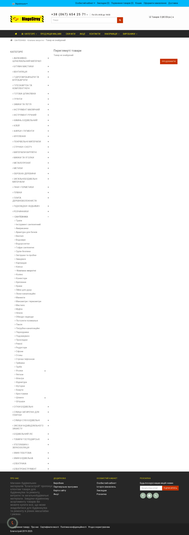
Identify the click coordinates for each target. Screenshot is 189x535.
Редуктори (21, 347)
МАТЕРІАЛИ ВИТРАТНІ (25, 152)
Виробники (129, 34)
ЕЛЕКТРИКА (19, 463)
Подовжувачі (22, 336)
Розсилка (102, 494)
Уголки (19, 370)
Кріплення (20, 282)
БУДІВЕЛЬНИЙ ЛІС (23, 434)
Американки (21, 228)
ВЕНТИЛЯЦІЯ (20, 71)
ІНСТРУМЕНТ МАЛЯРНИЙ (26, 109)
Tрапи (18, 220)
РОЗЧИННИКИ (20, 211)
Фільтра (19, 378)
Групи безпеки (23, 251)
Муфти (18, 309)
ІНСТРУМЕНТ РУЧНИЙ (24, 115)
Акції (82, 34)
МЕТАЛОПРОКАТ (22, 163)
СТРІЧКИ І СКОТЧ (22, 147)
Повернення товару (20, 527)
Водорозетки (22, 243)
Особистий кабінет (106, 483)
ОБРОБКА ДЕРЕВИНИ (24, 173)
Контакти (94, 34)
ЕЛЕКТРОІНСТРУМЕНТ (24, 469)
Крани (18, 286)
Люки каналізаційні (25, 293)
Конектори (21, 278)
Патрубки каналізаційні (27, 328)
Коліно (19, 274)
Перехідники (22, 332)
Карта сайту (60, 490)
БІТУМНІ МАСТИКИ (23, 66)
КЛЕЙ (16, 125)
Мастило (20, 305)
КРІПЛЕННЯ (19, 136)
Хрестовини (21, 393)
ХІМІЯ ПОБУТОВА (22, 453)
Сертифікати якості (49, 527)
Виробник (59, 483)
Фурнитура (21, 382)
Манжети (20, 297)
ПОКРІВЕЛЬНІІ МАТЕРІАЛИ (27, 141)
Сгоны (18, 355)
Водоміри (20, 240)
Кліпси (19, 266)
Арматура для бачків (26, 232)
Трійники (20, 363)
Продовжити (169, 61)
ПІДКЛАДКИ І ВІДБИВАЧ (26, 206)
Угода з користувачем (99, 527)
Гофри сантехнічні (24, 247)
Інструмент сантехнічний (28, 224)
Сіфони (19, 351)
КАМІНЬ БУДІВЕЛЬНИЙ (25, 120)
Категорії (29, 34)
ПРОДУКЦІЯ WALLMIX (50, 34)
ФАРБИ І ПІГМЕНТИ (23, 131)
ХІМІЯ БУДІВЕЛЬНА (23, 458)
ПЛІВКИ (17, 192)
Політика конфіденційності (74, 527)
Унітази (19, 374)
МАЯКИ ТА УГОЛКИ (23, 157)
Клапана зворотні (36, 40)
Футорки (20, 386)
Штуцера (20, 401)
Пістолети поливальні (26, 320)
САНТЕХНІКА (20, 40)
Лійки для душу (23, 290)
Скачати (70, 34)
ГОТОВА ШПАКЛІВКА (24, 93)
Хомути (19, 390)
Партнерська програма (66, 487)
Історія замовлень (106, 487)
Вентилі (19, 236)
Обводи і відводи (24, 316)
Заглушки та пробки (25, 255)
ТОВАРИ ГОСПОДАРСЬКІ (26, 439)
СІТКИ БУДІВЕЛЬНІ (23, 406)
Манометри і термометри (28, 301)
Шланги (19, 397)
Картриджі (21, 263)
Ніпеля (19, 313)
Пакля (18, 324)
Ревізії (18, 343)
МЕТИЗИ (18, 168)
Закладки (102, 490)
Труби (18, 366)
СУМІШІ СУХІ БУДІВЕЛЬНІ (26, 420)
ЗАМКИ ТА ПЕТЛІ (22, 104)
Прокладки (21, 340)
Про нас (35, 527)
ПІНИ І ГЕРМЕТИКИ (23, 187)
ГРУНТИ (17, 99)
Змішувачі (20, 259)
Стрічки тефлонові (25, 359)
